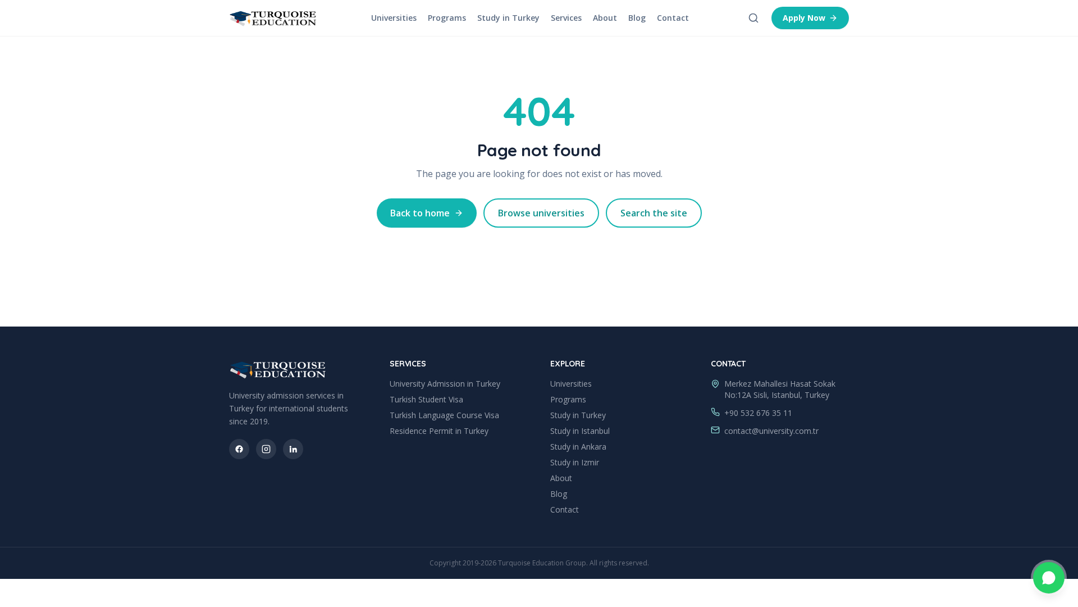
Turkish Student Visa (426, 399)
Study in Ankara (578, 446)
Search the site (653, 213)
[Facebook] (239, 449)
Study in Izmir (574, 462)
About (605, 17)
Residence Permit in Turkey (439, 430)
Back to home (420, 213)
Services (566, 17)
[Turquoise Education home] (273, 18)
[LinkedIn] (293, 449)
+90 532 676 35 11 (758, 412)
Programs (447, 17)
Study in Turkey (508, 17)
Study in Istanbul (580, 430)
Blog (637, 17)
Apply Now (804, 17)
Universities (394, 17)
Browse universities (541, 213)
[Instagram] (266, 449)
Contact (673, 17)
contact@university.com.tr (771, 430)
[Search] (753, 18)
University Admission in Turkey (445, 383)
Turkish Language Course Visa (444, 415)
